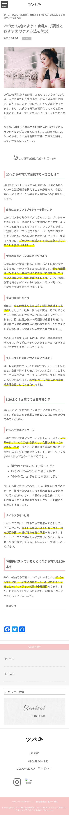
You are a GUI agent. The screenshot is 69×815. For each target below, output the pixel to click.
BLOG (27, 38)
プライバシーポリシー (21, 801)
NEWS (9, 674)
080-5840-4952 (38, 761)
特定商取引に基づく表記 (47, 801)
